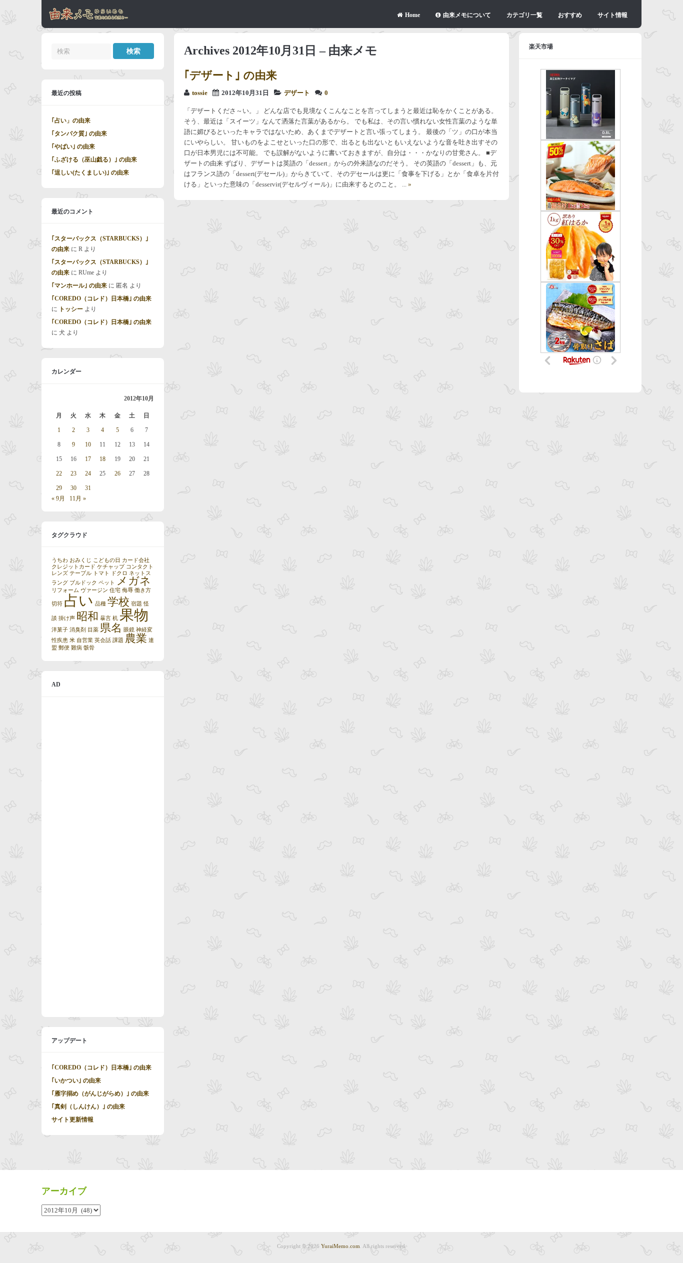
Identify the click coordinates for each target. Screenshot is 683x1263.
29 (59, 488)
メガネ (133, 581)
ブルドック (83, 583)
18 (103, 459)
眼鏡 (129, 629)
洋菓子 (60, 629)
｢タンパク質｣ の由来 (79, 133)
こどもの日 (106, 560)
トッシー (71, 309)
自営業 (84, 640)
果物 (134, 615)
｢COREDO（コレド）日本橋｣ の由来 (102, 298)
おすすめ (570, 15)
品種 (100, 603)
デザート (297, 93)
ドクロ (119, 573)
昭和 (87, 616)
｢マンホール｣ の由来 (79, 285)
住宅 (115, 590)
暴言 (105, 618)
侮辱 (127, 590)
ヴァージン (94, 590)
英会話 (102, 640)
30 (73, 488)
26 (117, 473)
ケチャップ (110, 567)
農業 (136, 638)
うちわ (60, 560)
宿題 (136, 603)
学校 (119, 602)
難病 (76, 647)
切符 (57, 603)
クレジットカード (74, 567)
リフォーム (65, 590)
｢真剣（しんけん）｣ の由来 (88, 1106)
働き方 (142, 590)
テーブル (81, 573)
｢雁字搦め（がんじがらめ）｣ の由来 (100, 1093)
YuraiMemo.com (340, 1246)
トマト (101, 573)
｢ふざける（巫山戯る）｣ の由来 (94, 159)
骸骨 (89, 647)
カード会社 (136, 560)
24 (88, 473)
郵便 (64, 647)
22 (59, 473)
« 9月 (58, 498)
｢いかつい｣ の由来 (76, 1080)
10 (88, 444)
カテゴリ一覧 (524, 15)
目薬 (93, 629)
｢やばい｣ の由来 (73, 146)
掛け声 (66, 618)
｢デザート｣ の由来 (230, 75)
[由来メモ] (88, 18)
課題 (118, 640)
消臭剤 (78, 629)
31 (88, 488)
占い (79, 600)
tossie (200, 93)
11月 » (78, 498)
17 (88, 459)
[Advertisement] (103, 857)
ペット (106, 583)
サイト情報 (613, 15)
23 (73, 473)
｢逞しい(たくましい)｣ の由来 (90, 172)
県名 (111, 628)
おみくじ (81, 560)
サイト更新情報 (73, 1119)
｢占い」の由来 (71, 120)
